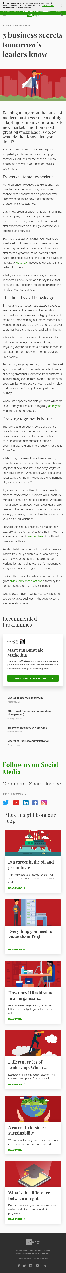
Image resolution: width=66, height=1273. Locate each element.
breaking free (35, 536)
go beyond (54, 406)
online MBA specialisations (26, 581)
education (22, 262)
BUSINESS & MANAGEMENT (16, 25)
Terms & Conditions (26, 1259)
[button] (4, 15)
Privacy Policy (42, 1259)
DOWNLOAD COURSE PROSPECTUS (33, 678)
